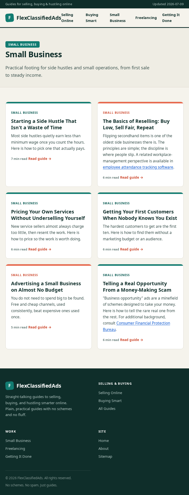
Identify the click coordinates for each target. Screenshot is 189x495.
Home (103, 440)
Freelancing (146, 17)
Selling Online (67, 17)
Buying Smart (92, 17)
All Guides (106, 408)
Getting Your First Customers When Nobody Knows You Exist (140, 214)
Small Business (118, 17)
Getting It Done (171, 17)
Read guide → (39, 158)
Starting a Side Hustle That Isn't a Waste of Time (44, 124)
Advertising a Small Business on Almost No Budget (46, 286)
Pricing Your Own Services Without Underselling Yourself (48, 214)
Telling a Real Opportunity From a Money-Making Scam (137, 286)
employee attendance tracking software (138, 167)
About (103, 448)
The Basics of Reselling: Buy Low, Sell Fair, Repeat (136, 124)
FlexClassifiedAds (34, 17)
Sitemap (105, 456)
